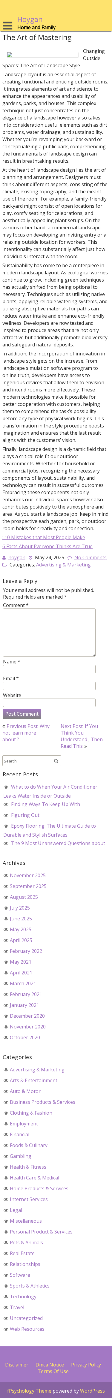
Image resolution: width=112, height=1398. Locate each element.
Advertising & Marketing (63, 564)
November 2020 (28, 1026)
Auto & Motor (25, 1091)
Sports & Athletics (30, 1285)
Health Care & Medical (34, 1177)
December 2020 (27, 1016)
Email (11, 678)
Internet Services (29, 1199)
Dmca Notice (50, 1364)
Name (11, 661)
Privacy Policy (86, 1364)
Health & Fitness (28, 1167)
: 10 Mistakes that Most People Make (43, 537)
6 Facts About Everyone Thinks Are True (47, 546)
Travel (17, 1307)
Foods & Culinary (28, 1145)
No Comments (90, 557)
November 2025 (28, 875)
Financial (19, 1134)
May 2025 (20, 929)
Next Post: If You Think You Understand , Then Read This (82, 736)
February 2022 (26, 951)
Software (20, 1275)
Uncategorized (26, 1318)
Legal (16, 1210)
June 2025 (21, 918)
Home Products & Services (39, 1188)
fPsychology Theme (29, 1390)
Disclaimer (16, 1364)
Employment (24, 1123)
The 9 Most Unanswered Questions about (58, 843)
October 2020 (25, 1037)
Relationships (25, 1264)
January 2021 (24, 1005)
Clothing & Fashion (31, 1113)
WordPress (92, 1390)
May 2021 (20, 962)
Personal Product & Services (41, 1231)
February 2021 (26, 994)
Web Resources (27, 1329)
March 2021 (23, 983)
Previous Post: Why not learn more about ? (26, 733)
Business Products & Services (42, 1102)
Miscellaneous (26, 1221)
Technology (23, 1296)
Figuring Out (25, 815)
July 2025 (20, 907)
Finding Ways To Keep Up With (45, 804)
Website (12, 695)
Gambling (20, 1156)
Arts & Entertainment (33, 1080)
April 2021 (21, 972)
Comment (16, 605)
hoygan (16, 557)
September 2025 (28, 886)
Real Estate (22, 1253)
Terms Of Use (53, 1371)
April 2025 (21, 940)
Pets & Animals (26, 1242)
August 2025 (24, 897)
